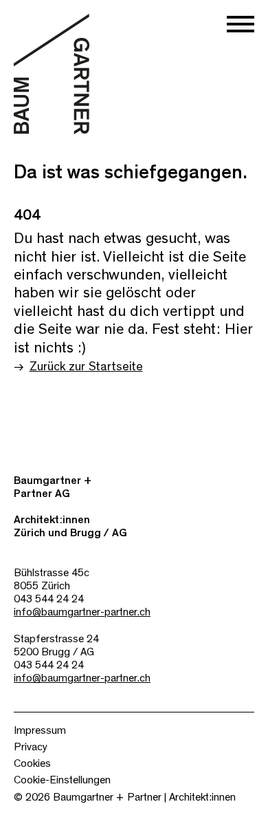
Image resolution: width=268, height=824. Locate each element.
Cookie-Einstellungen (62, 779)
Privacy (30, 746)
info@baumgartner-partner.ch (82, 611)
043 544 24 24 (49, 598)
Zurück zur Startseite (86, 367)
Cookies (32, 763)
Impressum (40, 730)
